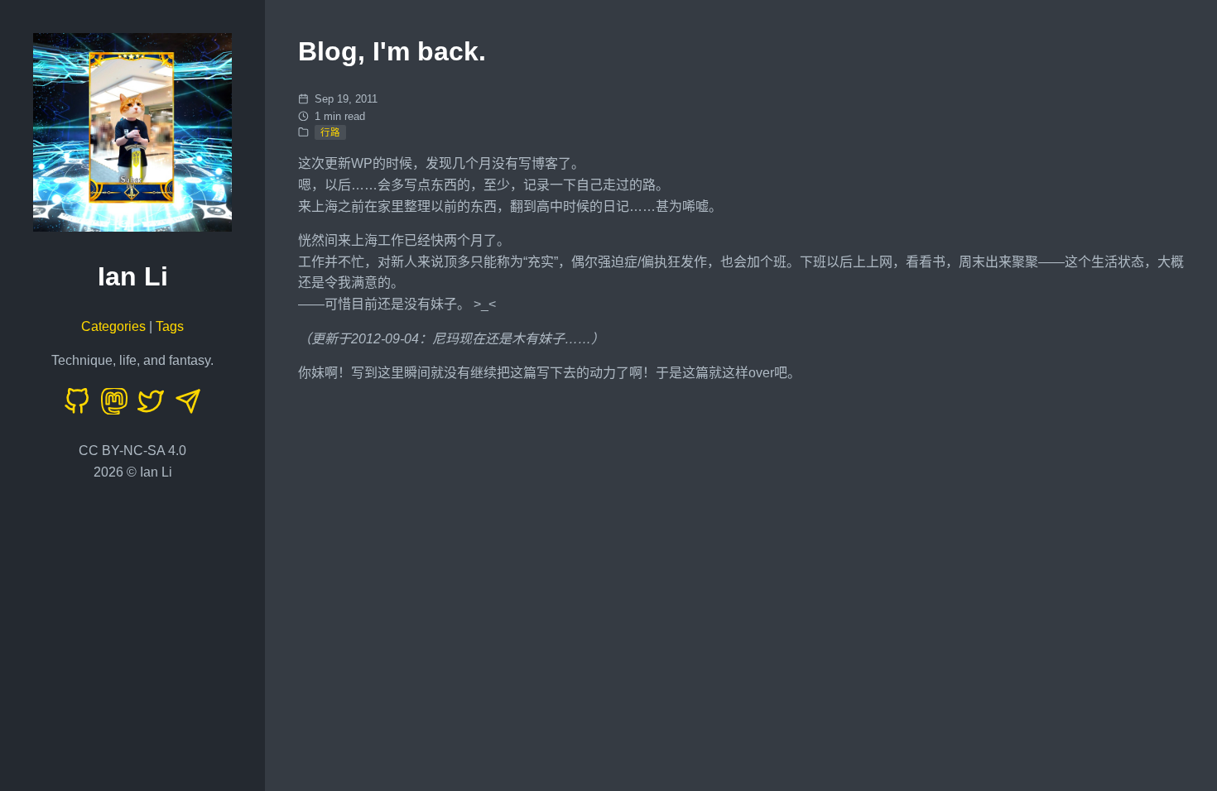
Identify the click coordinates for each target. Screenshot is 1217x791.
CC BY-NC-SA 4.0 (132, 450)
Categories (113, 326)
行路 (330, 132)
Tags (170, 326)
